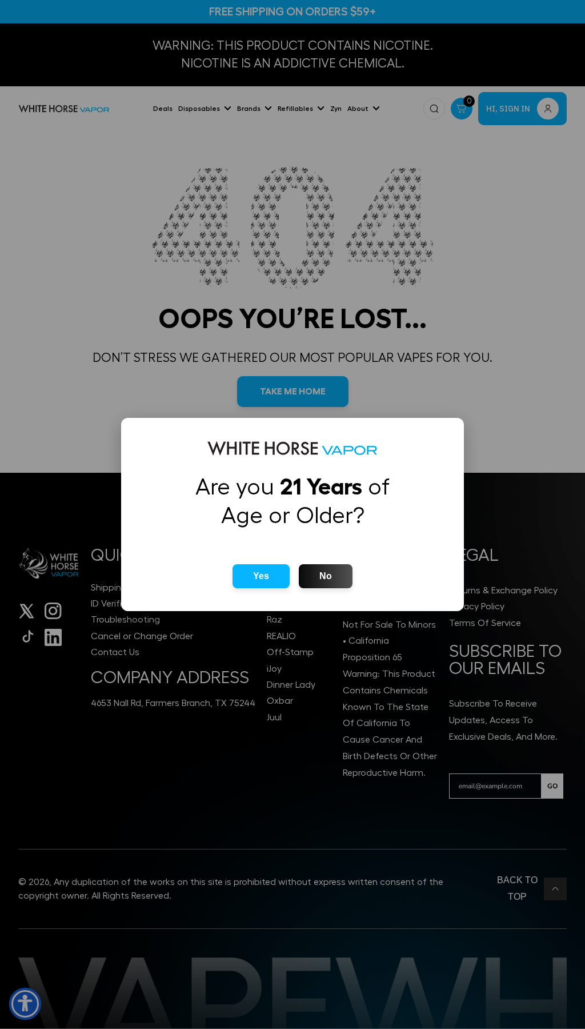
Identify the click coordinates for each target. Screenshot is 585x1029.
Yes (261, 576)
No (325, 576)
